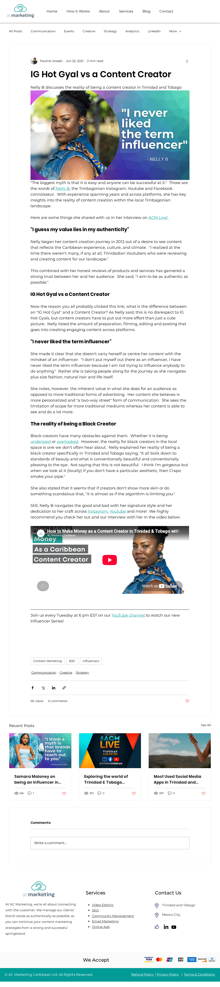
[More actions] (186, 60)
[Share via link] (64, 688)
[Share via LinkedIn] (54, 688)
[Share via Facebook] (33, 688)
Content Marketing (47, 661)
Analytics (132, 31)
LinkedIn (154, 31)
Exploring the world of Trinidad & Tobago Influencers (106, 779)
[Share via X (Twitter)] (43, 688)
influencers (91, 661)
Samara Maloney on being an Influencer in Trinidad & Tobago (36, 779)
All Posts (15, 31)
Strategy (110, 31)
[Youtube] (174, 927)
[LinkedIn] (166, 927)
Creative (89, 31)
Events (69, 31)
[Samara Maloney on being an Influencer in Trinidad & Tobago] (40, 750)
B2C (72, 661)
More (173, 31)
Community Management (113, 916)
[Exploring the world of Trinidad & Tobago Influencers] (110, 750)
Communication (43, 31)
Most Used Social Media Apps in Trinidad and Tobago (177, 779)
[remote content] (110, 560)
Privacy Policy (168, 974)
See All (206, 725)
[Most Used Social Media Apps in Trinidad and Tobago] (180, 750)
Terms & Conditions (199, 974)
